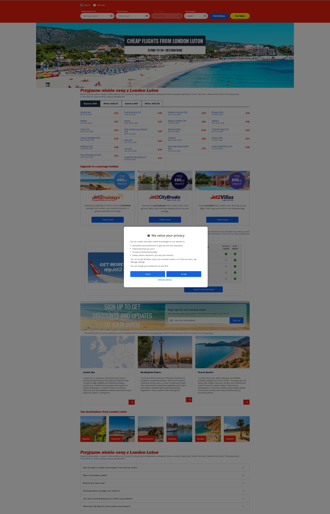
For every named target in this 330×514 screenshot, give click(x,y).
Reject (147, 274)
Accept (184, 274)
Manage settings (165, 279)
